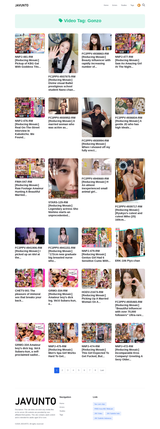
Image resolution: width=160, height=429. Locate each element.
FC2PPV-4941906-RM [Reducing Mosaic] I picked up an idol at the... (28, 252)
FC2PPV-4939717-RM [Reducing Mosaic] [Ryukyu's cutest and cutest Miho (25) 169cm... (128, 213)
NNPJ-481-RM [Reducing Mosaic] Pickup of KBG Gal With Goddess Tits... (28, 61)
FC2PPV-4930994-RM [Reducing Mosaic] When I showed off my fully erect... (96, 145)
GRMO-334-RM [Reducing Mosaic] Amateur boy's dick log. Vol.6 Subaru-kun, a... (62, 297)
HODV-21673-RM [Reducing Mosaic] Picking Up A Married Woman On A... (95, 297)
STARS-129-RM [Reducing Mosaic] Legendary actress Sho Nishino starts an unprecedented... (63, 209)
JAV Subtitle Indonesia (103, 418)
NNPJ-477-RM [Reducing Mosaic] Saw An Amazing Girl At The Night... (128, 61)
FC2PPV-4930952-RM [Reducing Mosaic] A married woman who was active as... (61, 122)
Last (102, 370)
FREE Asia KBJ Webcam (104, 409)
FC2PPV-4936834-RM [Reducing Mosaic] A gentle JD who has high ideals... (128, 122)
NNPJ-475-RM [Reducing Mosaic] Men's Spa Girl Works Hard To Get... (62, 351)
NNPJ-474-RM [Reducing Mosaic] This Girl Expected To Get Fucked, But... (95, 351)
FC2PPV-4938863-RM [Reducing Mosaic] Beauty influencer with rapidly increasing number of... (96, 60)
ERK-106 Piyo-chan (127, 260)
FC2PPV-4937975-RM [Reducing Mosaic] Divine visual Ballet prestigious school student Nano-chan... (61, 83)
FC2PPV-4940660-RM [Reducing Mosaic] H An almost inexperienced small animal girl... (95, 185)
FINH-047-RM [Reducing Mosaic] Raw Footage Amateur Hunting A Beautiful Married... (29, 188)
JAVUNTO (24, 424)
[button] (143, 5)
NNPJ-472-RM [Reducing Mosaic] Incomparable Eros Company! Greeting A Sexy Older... (129, 353)
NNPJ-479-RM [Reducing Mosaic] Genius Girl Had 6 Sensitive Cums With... (96, 256)
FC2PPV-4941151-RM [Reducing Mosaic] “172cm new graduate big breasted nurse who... (62, 254)
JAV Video (98, 413)
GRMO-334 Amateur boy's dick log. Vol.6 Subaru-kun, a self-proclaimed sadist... (28, 349)
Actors (114, 5)
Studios (124, 5)
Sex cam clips (100, 404)
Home (106, 5)
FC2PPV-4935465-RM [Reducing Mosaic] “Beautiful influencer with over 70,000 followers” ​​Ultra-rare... (129, 308)
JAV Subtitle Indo (113, 413)
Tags (132, 5)
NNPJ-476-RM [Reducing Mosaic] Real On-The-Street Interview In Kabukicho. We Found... (27, 129)
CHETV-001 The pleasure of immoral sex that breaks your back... (28, 295)
